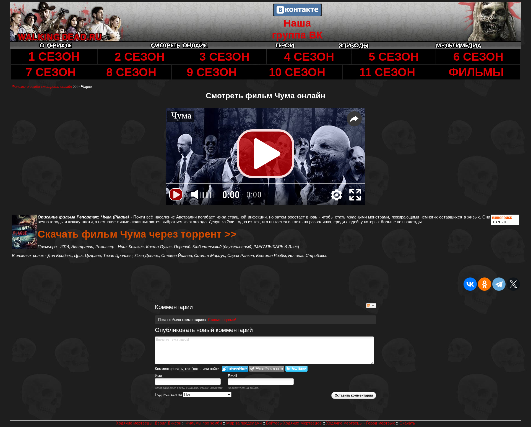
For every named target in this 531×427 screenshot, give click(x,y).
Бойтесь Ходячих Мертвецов (294, 423)
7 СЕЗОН (51, 72)
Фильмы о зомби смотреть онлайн (42, 86)
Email (232, 376)
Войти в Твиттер (296, 369)
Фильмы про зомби (204, 423)
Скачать (407, 423)
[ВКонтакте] (470, 284)
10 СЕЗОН (297, 72)
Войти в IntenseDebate (235, 369)
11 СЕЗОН (387, 72)
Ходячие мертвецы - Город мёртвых (360, 423)
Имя (158, 376)
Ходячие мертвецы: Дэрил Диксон (148, 423)
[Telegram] (499, 284)
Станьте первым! (222, 320)
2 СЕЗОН (139, 56)
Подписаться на (169, 394)
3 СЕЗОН (224, 56)
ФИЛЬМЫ (476, 72)
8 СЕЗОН (131, 72)
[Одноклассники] (484, 284)
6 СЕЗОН (478, 56)
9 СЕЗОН (212, 72)
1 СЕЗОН (54, 56)
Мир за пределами (244, 423)
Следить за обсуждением (371, 305)
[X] (513, 284)
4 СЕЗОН (309, 56)
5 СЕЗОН (394, 56)
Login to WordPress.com (266, 369)
